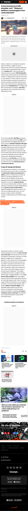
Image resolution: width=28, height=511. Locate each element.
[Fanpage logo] (7, 2)
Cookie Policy (4, 447)
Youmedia (3, 445)
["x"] (11, 433)
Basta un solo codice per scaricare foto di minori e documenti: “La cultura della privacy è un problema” (14, 408)
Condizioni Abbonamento (13, 447)
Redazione (22, 447)
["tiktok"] (2, 433)
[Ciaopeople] (14, 507)
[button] (26, 18)
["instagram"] (5, 433)
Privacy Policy (16, 445)
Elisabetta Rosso (10, 18)
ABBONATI (21, 1)
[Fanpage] (14, 472)
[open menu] (1, 1)
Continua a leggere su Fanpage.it (14, 302)
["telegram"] (17, 433)
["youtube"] (8, 433)
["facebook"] (14, 433)
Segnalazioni (9, 445)
